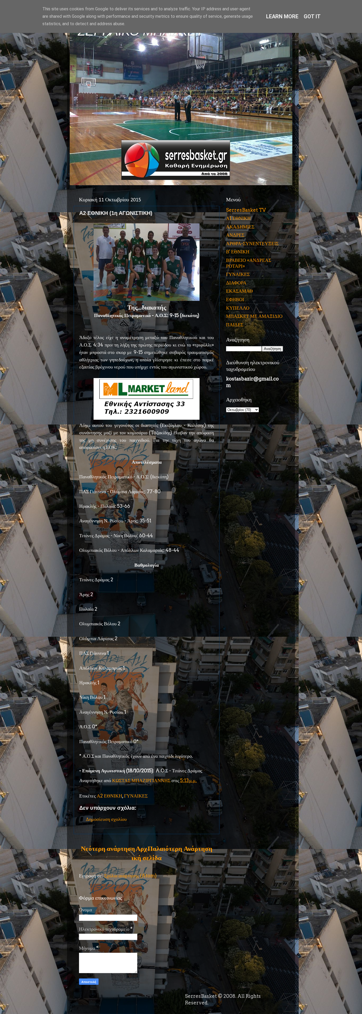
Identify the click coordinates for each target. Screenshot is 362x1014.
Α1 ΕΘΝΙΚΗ (238, 218)
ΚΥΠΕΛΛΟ (237, 308)
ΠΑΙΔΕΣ (234, 324)
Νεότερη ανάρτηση (108, 848)
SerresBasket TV (246, 210)
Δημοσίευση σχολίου (106, 819)
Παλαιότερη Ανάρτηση (180, 848)
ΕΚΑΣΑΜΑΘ (239, 291)
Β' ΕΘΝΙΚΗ (237, 251)
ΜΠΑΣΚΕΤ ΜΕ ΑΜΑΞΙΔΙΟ (254, 316)
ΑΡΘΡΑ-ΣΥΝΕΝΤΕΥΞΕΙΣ (252, 243)
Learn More (282, 16)
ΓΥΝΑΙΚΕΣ (136, 796)
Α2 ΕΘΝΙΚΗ (109, 796)
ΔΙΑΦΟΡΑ (236, 282)
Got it (312, 16)
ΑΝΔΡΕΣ (235, 235)
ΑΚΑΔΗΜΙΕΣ (240, 226)
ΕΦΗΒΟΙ (235, 299)
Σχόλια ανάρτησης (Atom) (130, 875)
